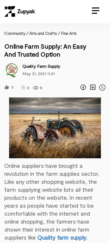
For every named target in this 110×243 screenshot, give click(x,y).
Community (16, 33)
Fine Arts (68, 33)
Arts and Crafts (43, 33)
